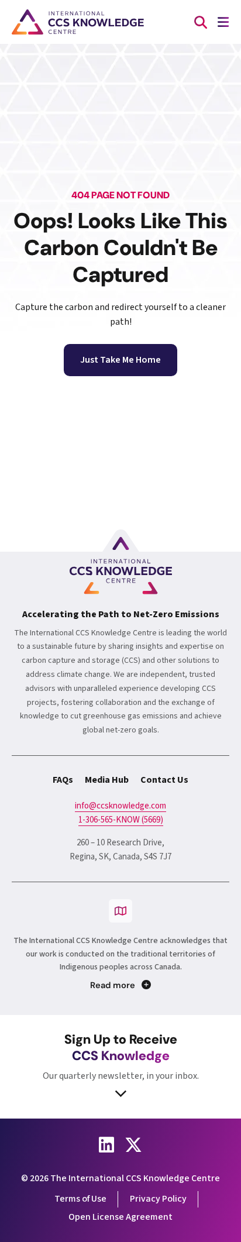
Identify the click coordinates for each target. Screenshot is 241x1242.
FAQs (63, 779)
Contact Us (164, 779)
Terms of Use (80, 1198)
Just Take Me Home (120, 359)
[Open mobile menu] (222, 22)
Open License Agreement (120, 1216)
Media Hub (107, 779)
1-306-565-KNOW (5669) (120, 820)
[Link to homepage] (78, 22)
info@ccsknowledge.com (120, 806)
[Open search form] (200, 22)
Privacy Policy (158, 1198)
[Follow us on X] (133, 1145)
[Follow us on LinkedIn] (106, 1145)
